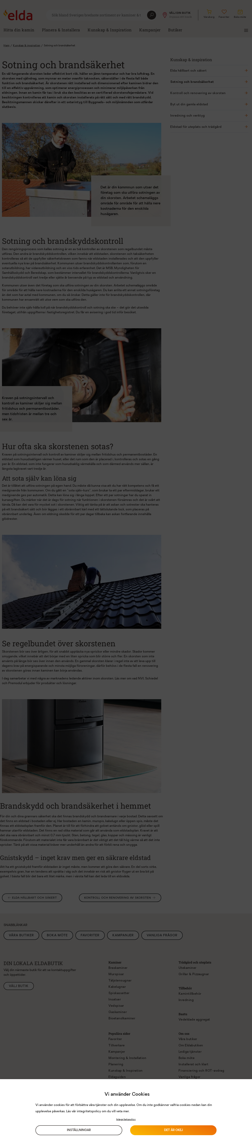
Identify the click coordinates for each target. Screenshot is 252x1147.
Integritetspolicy (126, 1119)
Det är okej (173, 1130)
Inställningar (79, 1130)
